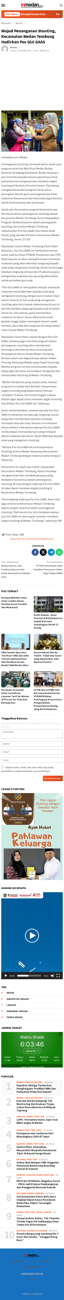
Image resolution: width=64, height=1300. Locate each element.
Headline (21, 1116)
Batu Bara (21, 1193)
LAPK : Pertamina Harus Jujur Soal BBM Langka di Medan (37, 1121)
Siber (47, 1261)
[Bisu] (52, 975)
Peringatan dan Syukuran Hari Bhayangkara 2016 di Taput (35, 1135)
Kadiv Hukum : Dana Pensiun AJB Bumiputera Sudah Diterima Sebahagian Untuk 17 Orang (48, 621)
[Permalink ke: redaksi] (4, 48)
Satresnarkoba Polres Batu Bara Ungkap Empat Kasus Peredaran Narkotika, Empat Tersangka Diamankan (36, 1201)
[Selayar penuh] (58, 975)
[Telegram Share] (51, 552)
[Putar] (6, 975)
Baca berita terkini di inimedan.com (32, 538)
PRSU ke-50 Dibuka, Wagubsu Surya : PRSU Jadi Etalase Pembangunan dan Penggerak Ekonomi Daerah (38, 1184)
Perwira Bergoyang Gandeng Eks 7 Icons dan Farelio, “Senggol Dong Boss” (37, 1237)
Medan (29, 1116)
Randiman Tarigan (17, 1011)
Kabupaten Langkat (18, 999)
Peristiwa (39, 1116)
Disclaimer (31, 1266)
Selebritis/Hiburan (37, 1230)
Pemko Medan (14, 1017)
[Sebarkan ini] (35, 552)
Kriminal (39, 1193)
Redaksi (16, 1261)
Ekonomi (21, 1144)
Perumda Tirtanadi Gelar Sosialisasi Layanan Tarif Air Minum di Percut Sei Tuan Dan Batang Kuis (15, 696)
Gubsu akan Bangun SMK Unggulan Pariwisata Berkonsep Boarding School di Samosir (38, 1166)
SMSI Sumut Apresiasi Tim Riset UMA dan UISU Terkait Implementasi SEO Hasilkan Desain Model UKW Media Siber (15, 659)
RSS (34, 1279)
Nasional (21, 1159)
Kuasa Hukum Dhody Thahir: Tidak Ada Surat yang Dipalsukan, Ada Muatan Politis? (48, 657)
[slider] (29, 976)
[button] (32, 936)
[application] (32, 935)
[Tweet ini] (43, 552)
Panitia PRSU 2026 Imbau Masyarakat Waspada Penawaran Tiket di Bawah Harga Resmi (36, 1150)
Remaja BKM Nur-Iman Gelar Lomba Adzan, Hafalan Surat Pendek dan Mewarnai (14, 602)
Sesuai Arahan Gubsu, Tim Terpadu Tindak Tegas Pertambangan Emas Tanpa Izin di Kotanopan (38, 1221)
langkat (11, 1005)
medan (10, 992)
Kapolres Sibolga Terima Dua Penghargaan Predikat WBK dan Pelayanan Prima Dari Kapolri (36, 1088)
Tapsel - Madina (43, 1212)
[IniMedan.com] (32, 4)
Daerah (20, 1082)
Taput (39, 1130)
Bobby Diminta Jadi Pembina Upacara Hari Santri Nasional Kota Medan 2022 (15, 569)
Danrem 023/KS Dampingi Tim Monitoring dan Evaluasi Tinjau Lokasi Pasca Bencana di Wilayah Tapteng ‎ (36, 1105)
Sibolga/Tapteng (33, 1082)
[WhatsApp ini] (59, 552)
